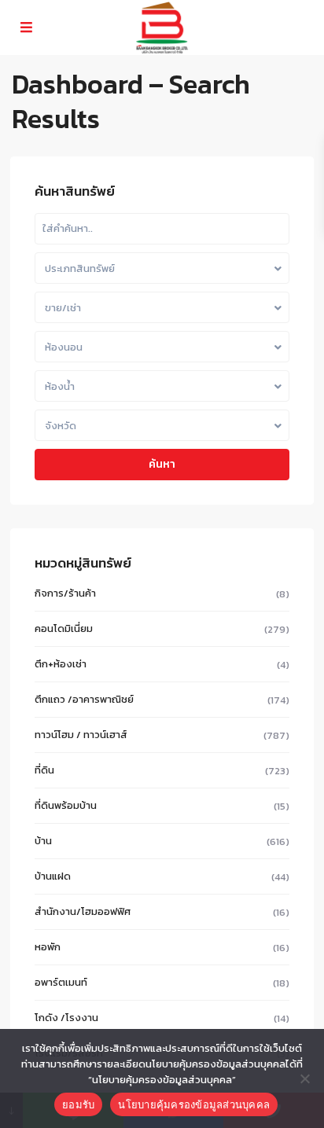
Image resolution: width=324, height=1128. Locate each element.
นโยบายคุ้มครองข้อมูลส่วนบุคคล (194, 1104)
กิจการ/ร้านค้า (65, 593)
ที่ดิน (44, 769)
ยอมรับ (78, 1104)
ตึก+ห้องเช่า (61, 663)
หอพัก (48, 946)
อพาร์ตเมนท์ (61, 982)
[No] (304, 1078)
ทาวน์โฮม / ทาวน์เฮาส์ (81, 734)
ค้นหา (162, 464)
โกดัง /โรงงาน (66, 1017)
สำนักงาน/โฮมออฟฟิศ (83, 911)
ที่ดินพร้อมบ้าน (66, 805)
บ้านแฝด (53, 876)
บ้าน (43, 840)
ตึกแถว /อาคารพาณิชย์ (84, 699)
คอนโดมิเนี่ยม (64, 628)
